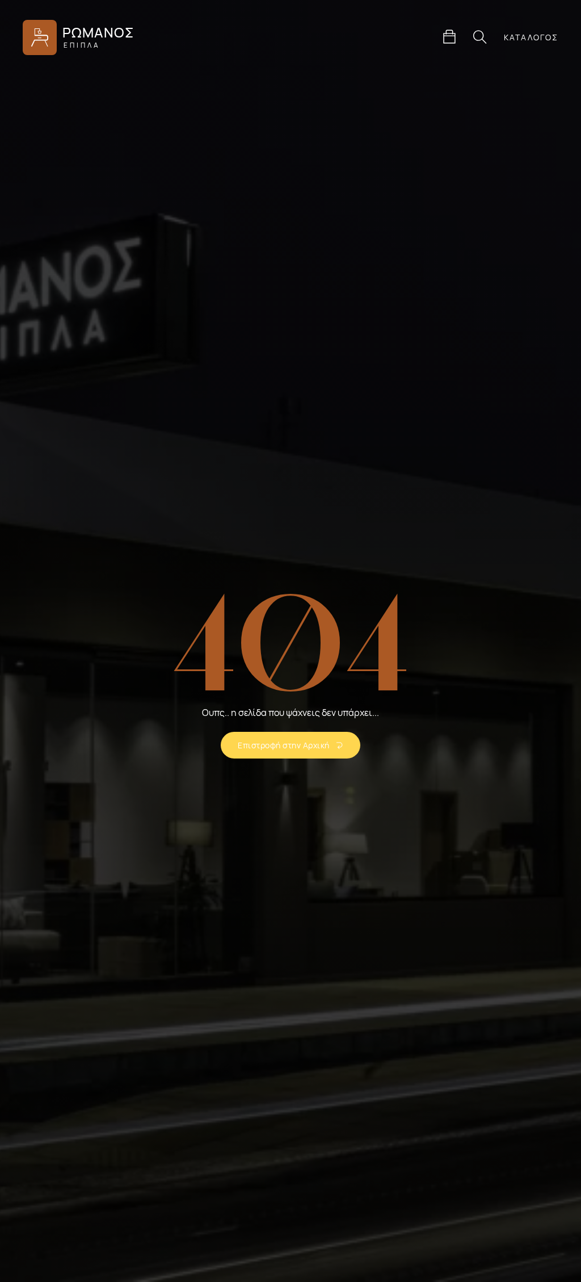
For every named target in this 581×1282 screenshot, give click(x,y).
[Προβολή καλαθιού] (449, 37)
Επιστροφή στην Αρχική (284, 745)
